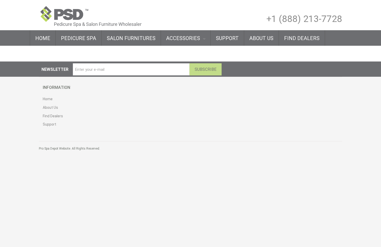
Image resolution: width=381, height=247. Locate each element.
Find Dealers (53, 116)
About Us (50, 107)
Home (48, 99)
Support (49, 124)
